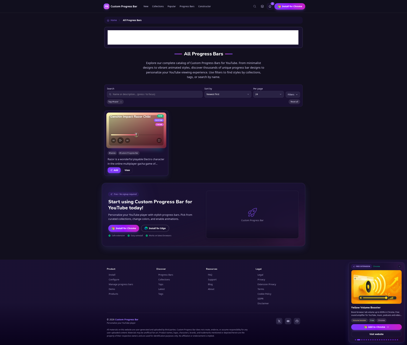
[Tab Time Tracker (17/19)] (393, 339)
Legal (260, 274)
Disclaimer (263, 303)
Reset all (294, 101)
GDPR (260, 298)
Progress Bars (187, 6)
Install (112, 274)
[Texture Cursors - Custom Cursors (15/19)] (388, 339)
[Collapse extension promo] (399, 266)
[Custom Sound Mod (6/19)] (368, 339)
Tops (160, 284)
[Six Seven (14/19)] (386, 339)
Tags (160, 293)
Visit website (376, 334)
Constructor (204, 6)
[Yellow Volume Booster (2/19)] (358, 339)
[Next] (127, 140)
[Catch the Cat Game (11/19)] (379, 339)
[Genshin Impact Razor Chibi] (136, 130)
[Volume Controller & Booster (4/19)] (364, 339)
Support (212, 279)
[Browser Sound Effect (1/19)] (355, 339)
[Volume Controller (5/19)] (366, 339)
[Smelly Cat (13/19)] (384, 339)
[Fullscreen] (159, 140)
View (127, 170)
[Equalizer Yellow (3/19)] (361, 339)
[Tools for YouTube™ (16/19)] (390, 339)
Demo (112, 289)
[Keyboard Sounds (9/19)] (375, 339)
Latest (161, 289)
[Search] (255, 6)
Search (110, 88)
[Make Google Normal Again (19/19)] (397, 339)
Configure (114, 279)
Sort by (208, 88)
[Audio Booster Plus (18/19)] (395, 339)
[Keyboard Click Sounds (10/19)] (377, 339)
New (146, 6)
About (211, 289)
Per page (258, 88)
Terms (261, 289)
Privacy (261, 279)
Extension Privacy (267, 284)
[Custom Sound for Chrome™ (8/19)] (373, 339)
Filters (291, 94)
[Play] (120, 140)
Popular (172, 6)
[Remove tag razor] (121, 101)
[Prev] (113, 140)
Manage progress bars (121, 284)
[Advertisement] (203, 37)
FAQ (210, 274)
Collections (158, 6)
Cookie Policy (264, 293)
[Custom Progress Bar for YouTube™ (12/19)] (382, 339)
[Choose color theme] (262, 6)
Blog (210, 284)
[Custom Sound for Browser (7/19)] (370, 339)
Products (113, 293)
